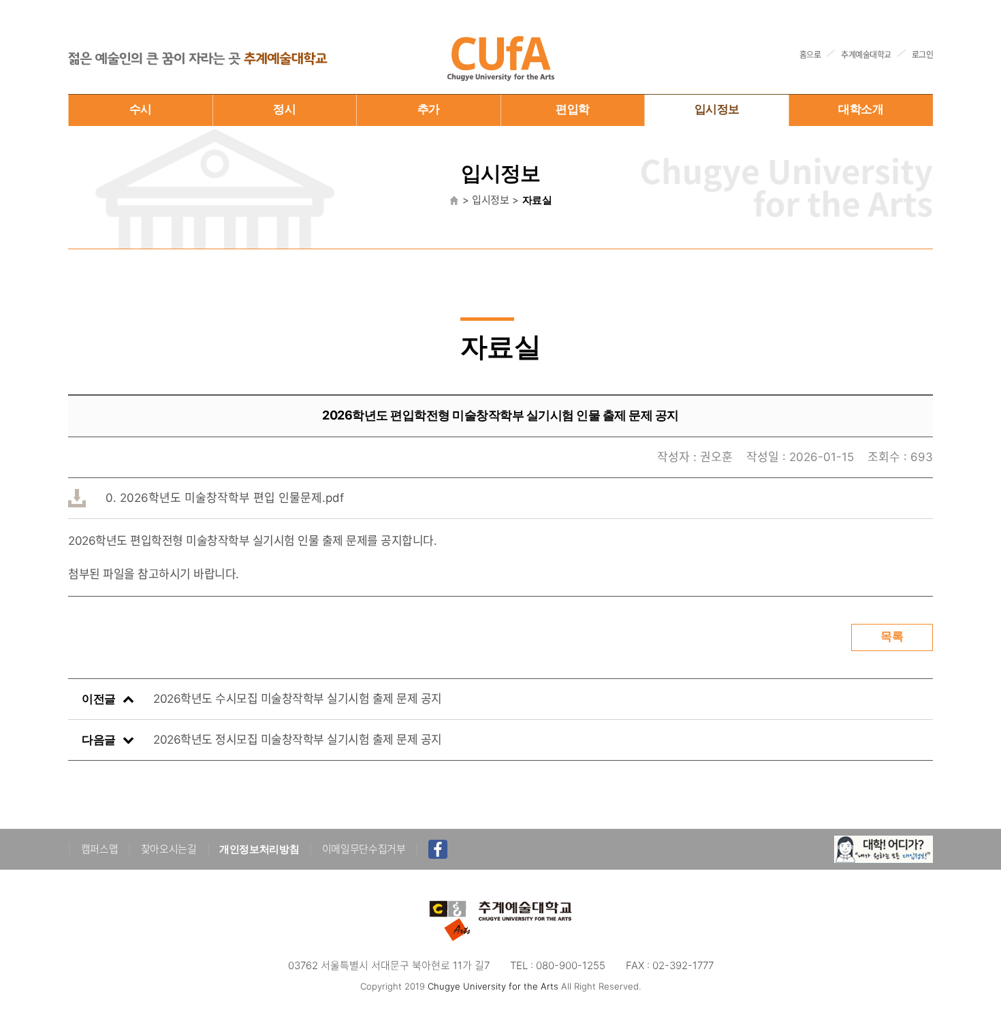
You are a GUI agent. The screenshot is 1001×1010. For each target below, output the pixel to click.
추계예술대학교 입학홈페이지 (500, 58)
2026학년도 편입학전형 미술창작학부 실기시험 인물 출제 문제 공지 (500, 415)
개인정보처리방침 (259, 848)
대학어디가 (883, 849)
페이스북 (437, 849)
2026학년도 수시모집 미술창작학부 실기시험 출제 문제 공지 (297, 699)
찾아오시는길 (169, 848)
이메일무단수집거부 (364, 848)
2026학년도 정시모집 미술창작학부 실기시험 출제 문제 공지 (297, 739)
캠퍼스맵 (99, 848)
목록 (892, 636)
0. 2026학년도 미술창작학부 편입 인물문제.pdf (225, 498)
